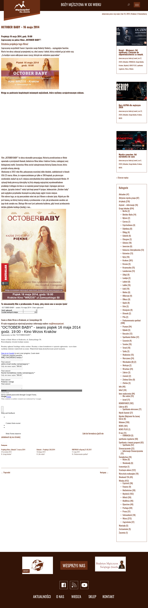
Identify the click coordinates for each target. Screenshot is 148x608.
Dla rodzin (126, 396)
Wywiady (122, 525)
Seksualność (127, 514)
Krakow (133, 13)
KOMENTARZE (124, 403)
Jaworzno (126, 246)
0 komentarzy (142, 13)
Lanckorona (127, 270)
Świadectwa (123, 456)
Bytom (125, 217)
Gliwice (125, 242)
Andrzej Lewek (133, 58)
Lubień (125, 281)
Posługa (126, 507)
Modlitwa (126, 500)
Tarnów (125, 344)
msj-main (116, 13)
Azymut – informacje (126, 204)
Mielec (125, 292)
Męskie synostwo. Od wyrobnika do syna (128, 155)
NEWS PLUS (133, 65)
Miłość (125, 497)
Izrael (125, 399)
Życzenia (122, 532)
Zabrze (125, 372)
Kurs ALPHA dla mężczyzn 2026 (130, 106)
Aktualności (42, 596)
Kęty (124, 256)
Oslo (124, 306)
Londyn (125, 278)
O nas (121, 432)
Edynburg (126, 228)
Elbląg (125, 232)
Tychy (125, 351)
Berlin (125, 210)
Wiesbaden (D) (128, 361)
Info (120, 386)
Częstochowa (128, 225)
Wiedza (131, 69)
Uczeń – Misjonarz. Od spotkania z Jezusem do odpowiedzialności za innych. (131, 52)
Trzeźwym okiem (125, 470)
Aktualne (125, 62)
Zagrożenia (127, 521)
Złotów (125, 382)
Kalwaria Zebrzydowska (131, 249)
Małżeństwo (127, 490)
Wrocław (126, 368)
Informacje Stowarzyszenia (133, 450)
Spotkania (126, 444)
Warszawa (126, 358)
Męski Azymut (124, 412)
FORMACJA (132, 62)
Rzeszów (126, 333)
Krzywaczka (127, 267)
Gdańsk (125, 235)
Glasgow (126, 239)
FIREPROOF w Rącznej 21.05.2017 (82, 449)
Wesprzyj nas (74, 565)
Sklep (92, 596)
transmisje (123, 466)
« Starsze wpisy (122, 177)
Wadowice (126, 354)
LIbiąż (125, 274)
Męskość (126, 65)
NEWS (120, 118)
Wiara (127, 69)
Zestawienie (123, 529)
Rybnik (125, 329)
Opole (125, 302)
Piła (124, 316)
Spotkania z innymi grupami (129, 442)
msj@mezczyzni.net (56, 323)
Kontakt (108, 596)
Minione (122, 422)
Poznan (125, 326)
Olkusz (125, 299)
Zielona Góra (127, 379)
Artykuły (122, 201)
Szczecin (126, 340)
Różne (125, 459)
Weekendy (126, 462)
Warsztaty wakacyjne (127, 473)
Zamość (125, 375)
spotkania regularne (126, 438)
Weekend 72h (124, 477)
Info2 (121, 390)
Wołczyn (126, 365)
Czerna (125, 221)
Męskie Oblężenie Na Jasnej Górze (129, 417)
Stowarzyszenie (125, 448)
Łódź (124, 288)
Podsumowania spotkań (132, 320)
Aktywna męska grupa (127, 197)
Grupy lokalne (140, 62)
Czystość (126, 483)
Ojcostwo (126, 504)
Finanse (125, 486)
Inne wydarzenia (125, 393)
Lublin (125, 285)
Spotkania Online (129, 337)
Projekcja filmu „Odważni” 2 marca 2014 (13, 449)
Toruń (125, 347)
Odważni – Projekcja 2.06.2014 (46, 449)
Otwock (125, 313)
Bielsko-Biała (128, 214)
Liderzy (121, 406)
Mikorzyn (126, 295)
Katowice (126, 253)
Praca (125, 511)
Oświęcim (126, 309)
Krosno (125, 263)
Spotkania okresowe (130, 409)
